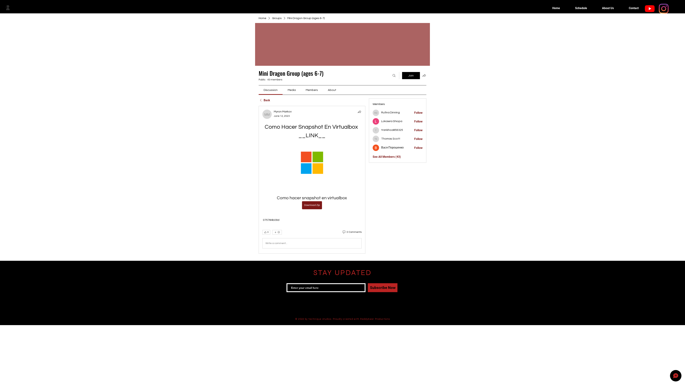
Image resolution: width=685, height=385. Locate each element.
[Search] (394, 75)
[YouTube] (650, 9)
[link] (271, 90)
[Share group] (424, 75)
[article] (312, 180)
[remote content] (312, 163)
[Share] (359, 112)
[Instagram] (664, 9)
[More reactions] (277, 232)
